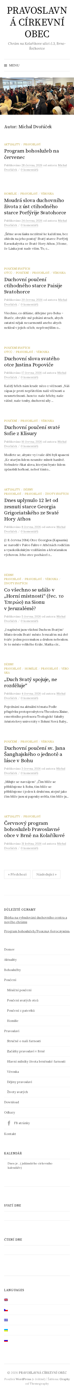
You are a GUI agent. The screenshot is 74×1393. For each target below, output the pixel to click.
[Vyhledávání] (66, 65)
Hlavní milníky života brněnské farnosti (36, 1061)
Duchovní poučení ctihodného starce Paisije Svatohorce (33, 285)
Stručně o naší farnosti (24, 1041)
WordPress (23, 1379)
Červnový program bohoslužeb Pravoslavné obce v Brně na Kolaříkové (34, 829)
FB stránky (22, 1123)
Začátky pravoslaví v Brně (26, 1051)
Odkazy (9, 1112)
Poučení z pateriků (21, 1010)
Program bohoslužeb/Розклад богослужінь (37, 931)
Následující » (46, 874)
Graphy (65, 1379)
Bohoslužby (12, 970)
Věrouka (47, 193)
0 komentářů (29, 170)
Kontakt (10, 1134)
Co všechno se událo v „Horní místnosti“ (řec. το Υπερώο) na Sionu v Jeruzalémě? (33, 599)
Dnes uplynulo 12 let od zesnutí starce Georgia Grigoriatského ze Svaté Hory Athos (31, 509)
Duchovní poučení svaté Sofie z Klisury (32, 430)
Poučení (22, 272)
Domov (9, 949)
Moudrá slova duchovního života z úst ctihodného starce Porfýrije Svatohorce (35, 206)
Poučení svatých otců (22, 1000)
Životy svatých (57, 493)
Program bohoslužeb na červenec (31, 154)
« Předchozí (17, 874)
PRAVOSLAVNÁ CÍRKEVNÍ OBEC (37, 22)
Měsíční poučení (19, 990)
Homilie (12, 1021)
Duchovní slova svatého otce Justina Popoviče (31, 362)
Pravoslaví (31, 144)
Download (11, 1102)
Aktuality (12, 144)
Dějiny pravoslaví (19, 1082)
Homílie (10, 193)
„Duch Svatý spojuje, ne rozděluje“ (30, 682)
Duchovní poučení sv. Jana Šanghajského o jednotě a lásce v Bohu (34, 754)
